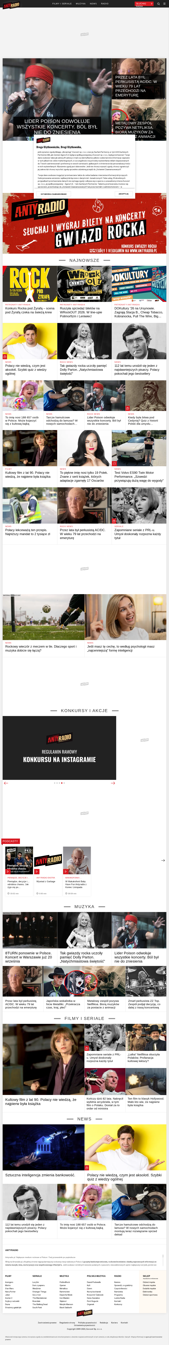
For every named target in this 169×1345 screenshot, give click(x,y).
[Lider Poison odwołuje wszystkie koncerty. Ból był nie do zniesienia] (57, 99)
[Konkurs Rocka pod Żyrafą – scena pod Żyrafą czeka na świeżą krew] (30, 284)
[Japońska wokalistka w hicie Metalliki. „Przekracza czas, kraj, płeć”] (64, 981)
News (8, 362)
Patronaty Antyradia (17, 305)
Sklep (146, 1276)
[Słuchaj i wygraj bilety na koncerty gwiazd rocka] (84, 223)
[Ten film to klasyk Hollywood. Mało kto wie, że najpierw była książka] (146, 1081)
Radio (117, 1276)
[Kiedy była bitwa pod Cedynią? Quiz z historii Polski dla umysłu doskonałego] (145, 395)
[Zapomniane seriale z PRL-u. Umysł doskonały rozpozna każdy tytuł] (139, 505)
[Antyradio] (11, 5)
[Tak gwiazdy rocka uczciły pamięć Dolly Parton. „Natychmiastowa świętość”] (84, 341)
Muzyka (84, 906)
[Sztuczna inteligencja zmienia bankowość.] (43, 1147)
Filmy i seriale (85, 1018)
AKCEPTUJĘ (124, 194)
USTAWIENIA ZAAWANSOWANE (54, 194)
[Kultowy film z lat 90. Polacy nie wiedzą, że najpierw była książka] (30, 448)
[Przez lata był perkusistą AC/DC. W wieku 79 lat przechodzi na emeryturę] (84, 505)
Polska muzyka (96, 1276)
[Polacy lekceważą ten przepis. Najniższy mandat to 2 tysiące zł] (30, 505)
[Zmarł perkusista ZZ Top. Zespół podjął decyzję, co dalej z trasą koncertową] (146, 981)
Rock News (66, 362)
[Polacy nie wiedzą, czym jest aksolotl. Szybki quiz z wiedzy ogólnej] (30, 341)
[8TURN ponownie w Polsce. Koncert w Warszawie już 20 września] (30, 930)
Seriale (118, 526)
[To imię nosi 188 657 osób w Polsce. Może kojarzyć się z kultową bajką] (23, 395)
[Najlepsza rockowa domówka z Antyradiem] (59, 748)
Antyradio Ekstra (45, 878)
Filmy (8, 469)
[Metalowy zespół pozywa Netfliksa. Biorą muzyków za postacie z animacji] (139, 120)
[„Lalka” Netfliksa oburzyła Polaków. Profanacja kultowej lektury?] (146, 1037)
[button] (54, 783)
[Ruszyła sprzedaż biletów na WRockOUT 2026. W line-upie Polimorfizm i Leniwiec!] (84, 284)
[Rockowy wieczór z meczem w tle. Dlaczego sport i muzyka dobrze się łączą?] (43, 617)
